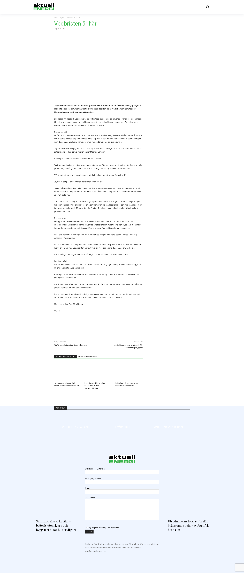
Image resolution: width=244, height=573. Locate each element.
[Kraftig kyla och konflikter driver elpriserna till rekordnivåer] (129, 371)
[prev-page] (55, 393)
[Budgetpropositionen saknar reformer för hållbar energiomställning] (98, 371)
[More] (80, 34)
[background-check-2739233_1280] (169, 427)
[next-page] (59, 393)
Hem (56, 18)
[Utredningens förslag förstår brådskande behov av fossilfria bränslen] (187, 489)
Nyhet (62, 18)
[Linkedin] (68, 34)
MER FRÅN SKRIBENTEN (87, 357)
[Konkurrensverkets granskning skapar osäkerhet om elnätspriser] (68, 371)
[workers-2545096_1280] (122, 427)
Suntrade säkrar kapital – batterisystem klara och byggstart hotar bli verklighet (56, 525)
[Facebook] (56, 34)
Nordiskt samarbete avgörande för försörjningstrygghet (128, 346)
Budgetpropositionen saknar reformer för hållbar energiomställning (95, 385)
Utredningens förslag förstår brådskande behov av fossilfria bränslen (165, 296)
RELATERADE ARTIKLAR (65, 357)
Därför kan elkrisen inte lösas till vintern (70, 345)
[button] (205, 7)
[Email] (74, 34)
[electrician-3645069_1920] (75, 427)
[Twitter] (62, 34)
